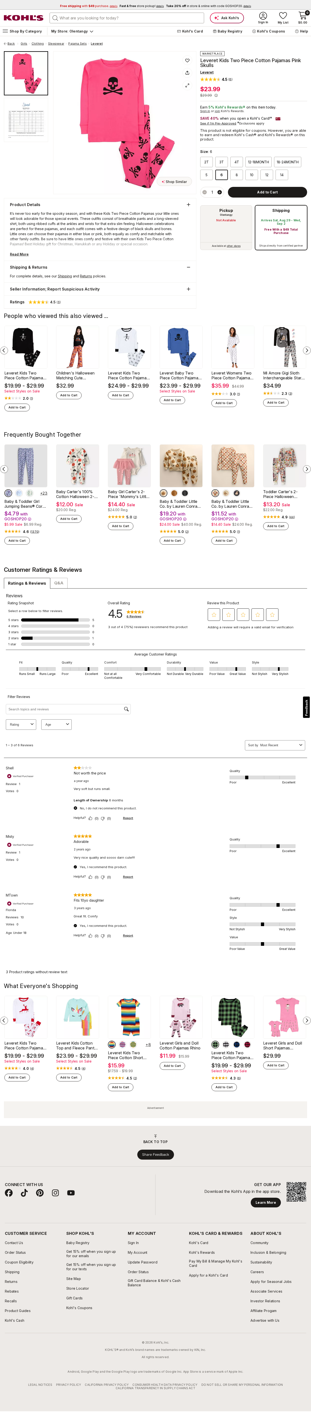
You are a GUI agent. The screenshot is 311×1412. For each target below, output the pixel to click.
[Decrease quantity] (204, 192)
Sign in (205, 111)
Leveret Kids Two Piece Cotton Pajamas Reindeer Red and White (24, 1045)
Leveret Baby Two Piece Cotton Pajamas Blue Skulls (180, 375)
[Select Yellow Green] (133, 1044)
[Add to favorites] (187, 60)
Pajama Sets (77, 43)
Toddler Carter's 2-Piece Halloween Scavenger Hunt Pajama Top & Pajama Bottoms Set (283, 494)
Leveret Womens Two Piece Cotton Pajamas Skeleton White (231, 375)
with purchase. (88, 6)
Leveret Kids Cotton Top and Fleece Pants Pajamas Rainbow (76, 1045)
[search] (55, 18)
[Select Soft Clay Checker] (174, 493)
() (31, 398)
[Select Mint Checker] (30, 493)
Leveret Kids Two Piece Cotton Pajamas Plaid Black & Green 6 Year (231, 1055)
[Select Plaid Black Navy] (237, 1044)
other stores (234, 245)
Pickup (226, 210)
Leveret (97, 43)
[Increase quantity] (219, 192)
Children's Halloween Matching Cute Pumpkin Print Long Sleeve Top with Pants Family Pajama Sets (76, 375)
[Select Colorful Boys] (112, 1044)
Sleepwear (56, 43)
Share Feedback (155, 1154)
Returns (86, 276)
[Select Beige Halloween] (215, 493)
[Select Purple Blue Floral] (8, 493)
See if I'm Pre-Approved (218, 123)
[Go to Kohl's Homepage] (24, 18)
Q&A (58, 583)
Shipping (281, 210)
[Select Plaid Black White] (226, 1044)
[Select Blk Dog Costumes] (237, 493)
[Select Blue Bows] (19, 493)
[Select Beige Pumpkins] (163, 493)
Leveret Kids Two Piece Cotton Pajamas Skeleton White (128, 375)
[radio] (226, 227)
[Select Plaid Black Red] (247, 1044)
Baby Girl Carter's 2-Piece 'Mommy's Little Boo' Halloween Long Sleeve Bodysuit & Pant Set (128, 494)
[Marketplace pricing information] (216, 95)
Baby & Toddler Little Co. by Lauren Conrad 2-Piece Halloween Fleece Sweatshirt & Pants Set (179, 504)
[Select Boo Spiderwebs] (185, 493)
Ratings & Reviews (27, 583)
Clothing (38, 43)
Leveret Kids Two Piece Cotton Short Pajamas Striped (125, 1055)
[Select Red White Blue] (122, 1044)
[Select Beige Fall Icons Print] (226, 493)
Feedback (306, 708)
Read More (19, 254)
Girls (24, 43)
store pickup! (142, 6)
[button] (216, 79)
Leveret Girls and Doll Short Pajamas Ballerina (282, 1045)
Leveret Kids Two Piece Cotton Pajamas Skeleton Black (24, 375)
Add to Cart (17, 407)
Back (13, 43)
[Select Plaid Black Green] (215, 1044)
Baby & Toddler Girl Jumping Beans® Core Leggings (24, 504)
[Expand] (187, 85)
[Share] (187, 73)
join (217, 111)
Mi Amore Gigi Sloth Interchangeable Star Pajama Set (282, 375)
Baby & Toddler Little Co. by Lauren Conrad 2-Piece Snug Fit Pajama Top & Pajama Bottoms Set (231, 504)
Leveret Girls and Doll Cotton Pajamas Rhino (180, 1045)
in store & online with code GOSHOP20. (208, 6)
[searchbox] (127, 18)
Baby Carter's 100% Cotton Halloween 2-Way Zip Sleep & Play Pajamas (75, 494)
